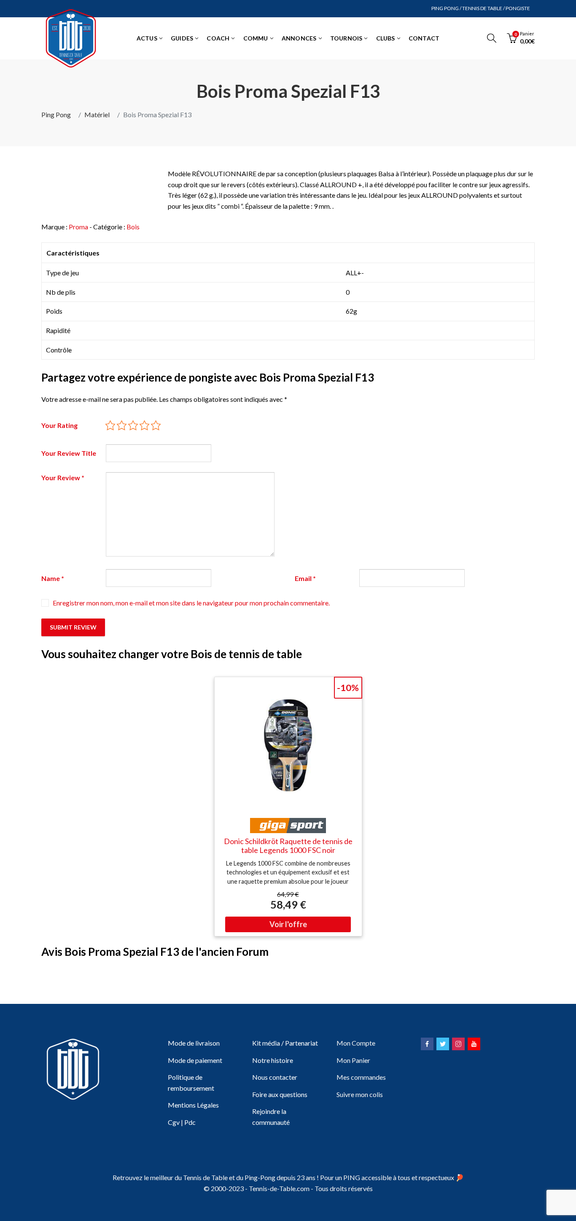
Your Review (62, 477)
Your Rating (59, 425)
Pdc (190, 1122)
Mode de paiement (195, 1060)
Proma (78, 227)
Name (52, 578)
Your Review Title (68, 453)
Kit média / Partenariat (285, 1043)
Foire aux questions (279, 1094)
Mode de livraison (194, 1043)
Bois (133, 227)
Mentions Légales (193, 1105)
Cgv (174, 1122)
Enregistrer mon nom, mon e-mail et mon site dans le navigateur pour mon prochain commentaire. (191, 603)
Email (305, 578)
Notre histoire (272, 1060)
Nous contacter (274, 1077)
